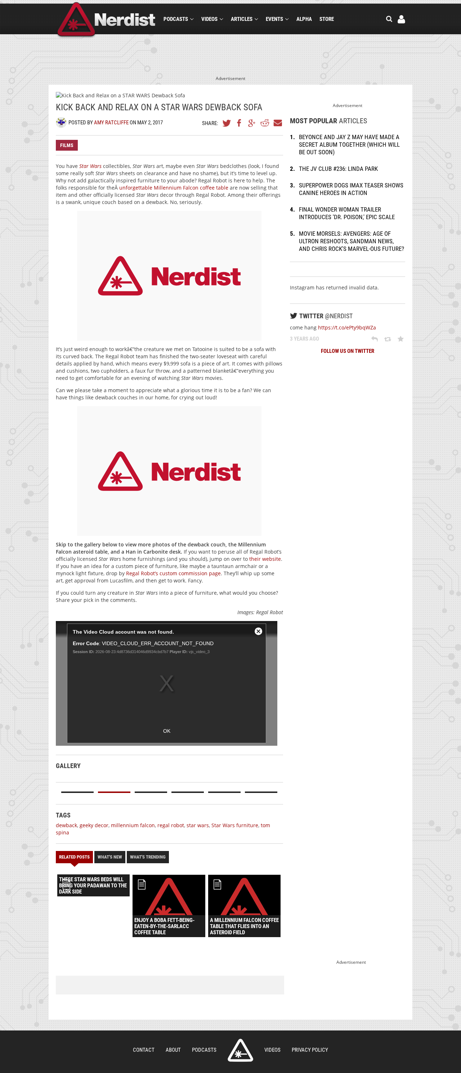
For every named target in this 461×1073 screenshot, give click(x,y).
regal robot (170, 825)
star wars (198, 825)
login (401, 19)
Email (277, 123)
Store (326, 19)
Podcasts (176, 19)
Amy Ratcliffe (111, 122)
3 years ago (304, 339)
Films (66, 145)
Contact (144, 1050)
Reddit (264, 123)
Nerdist (106, 20)
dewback (66, 825)
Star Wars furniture (234, 825)
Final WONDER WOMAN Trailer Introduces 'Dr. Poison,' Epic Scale (347, 213)
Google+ (252, 123)
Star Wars (90, 166)
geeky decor (94, 825)
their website (265, 558)
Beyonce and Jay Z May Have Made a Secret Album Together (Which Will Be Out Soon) (349, 144)
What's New (110, 857)
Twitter (227, 123)
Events (274, 19)
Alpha (304, 19)
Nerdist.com (240, 1050)
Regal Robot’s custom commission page (173, 573)
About (173, 1050)
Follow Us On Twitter (347, 351)
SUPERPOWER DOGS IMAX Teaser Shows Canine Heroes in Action (351, 189)
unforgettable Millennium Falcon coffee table (173, 187)
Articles (241, 19)
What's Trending (148, 857)
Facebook (239, 123)
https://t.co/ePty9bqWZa (347, 327)
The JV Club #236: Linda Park (338, 168)
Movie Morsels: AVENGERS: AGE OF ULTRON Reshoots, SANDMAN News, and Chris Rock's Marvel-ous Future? (351, 241)
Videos (209, 19)
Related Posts (74, 857)
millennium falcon (133, 825)
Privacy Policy (310, 1050)
